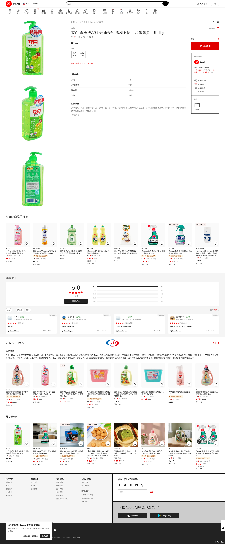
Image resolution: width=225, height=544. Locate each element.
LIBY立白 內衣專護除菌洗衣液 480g (179, 393)
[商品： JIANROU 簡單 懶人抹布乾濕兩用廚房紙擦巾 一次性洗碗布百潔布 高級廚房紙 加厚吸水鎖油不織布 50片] (207, 235)
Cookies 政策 (36, 529)
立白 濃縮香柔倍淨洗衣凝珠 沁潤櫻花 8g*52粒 (152, 393)
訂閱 (151, 492)
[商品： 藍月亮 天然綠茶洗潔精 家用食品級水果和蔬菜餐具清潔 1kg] (72, 235)
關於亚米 (9, 482)
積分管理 (34, 482)
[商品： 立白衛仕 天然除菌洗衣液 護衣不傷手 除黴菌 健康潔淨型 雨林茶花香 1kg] (126, 375)
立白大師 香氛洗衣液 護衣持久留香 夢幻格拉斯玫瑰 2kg (17, 393)
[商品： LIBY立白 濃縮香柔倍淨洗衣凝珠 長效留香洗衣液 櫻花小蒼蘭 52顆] (99, 375)
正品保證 (9, 486)
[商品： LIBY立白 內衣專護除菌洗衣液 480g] (180, 375)
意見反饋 (84, 501)
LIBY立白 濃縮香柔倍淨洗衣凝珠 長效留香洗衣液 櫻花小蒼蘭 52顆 (99, 394)
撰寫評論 (76, 301)
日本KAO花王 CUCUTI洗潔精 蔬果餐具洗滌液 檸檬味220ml (44, 252)
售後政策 (59, 492)
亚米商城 (59, 489)
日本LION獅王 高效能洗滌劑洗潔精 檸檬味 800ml (98, 252)
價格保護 (59, 495)
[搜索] (165, 4)
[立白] (112, 343)
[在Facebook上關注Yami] (119, 485)
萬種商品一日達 (62, 499)
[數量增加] (218, 39)
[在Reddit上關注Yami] (142, 485)
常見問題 (59, 482)
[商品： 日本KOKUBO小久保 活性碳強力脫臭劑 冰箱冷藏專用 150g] (72, 435)
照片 (28, 310)
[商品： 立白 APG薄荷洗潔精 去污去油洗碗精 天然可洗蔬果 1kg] (18, 235)
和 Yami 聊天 (219, 542)
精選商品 (9, 495)
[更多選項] (54, 331)
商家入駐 (84, 482)
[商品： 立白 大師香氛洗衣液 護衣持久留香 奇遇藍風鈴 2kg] (207, 375)
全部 (8, 310)
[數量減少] (211, 39)
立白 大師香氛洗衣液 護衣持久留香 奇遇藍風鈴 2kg (207, 393)
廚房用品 (89, 22)
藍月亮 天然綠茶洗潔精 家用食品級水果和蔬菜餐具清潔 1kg (71, 252)
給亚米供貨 (85, 486)
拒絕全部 (35, 536)
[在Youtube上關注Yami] (130, 485)
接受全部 (45, 536)
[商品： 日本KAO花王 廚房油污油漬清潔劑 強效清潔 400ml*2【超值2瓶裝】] (207, 435)
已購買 (19, 310)
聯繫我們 (9, 489)
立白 (73, 28)
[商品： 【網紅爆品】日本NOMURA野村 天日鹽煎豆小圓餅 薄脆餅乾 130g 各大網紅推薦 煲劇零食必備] (99, 435)
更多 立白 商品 (15, 343)
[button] (34, 3)
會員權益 (34, 486)
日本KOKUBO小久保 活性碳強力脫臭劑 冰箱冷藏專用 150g (71, 452)
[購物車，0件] (215, 4)
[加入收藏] (218, 28)
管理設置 (26, 536)
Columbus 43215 (203, 67)
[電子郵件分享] (218, 22)
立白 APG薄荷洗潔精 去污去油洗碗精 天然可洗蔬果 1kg (17, 252)
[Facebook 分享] (213, 22)
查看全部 (216, 343)
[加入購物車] (26, 243)
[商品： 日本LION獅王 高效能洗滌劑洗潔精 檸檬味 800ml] (99, 235)
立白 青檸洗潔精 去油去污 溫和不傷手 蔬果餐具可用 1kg (17, 452)
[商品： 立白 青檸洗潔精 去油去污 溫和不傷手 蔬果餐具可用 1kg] (18, 435)
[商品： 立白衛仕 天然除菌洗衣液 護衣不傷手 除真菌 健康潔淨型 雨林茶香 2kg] (72, 375)
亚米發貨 (59, 486)
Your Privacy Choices (69, 537)
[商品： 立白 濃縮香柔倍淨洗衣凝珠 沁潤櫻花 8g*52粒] (153, 375)
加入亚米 (9, 492)
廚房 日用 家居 (77, 22)
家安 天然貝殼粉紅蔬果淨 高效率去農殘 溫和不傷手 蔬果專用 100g (125, 253)
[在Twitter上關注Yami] (125, 485)
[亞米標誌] (13, 4)
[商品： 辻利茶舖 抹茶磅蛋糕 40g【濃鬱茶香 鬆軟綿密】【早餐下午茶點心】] (126, 435)
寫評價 (91, 37)
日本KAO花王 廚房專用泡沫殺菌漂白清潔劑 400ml (180, 252)
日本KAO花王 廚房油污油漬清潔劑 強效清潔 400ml (153, 252)
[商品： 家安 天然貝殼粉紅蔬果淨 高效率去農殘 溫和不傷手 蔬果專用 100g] (126, 235)
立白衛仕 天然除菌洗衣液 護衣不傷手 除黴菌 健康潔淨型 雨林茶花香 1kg (125, 394)
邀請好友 (34, 489)
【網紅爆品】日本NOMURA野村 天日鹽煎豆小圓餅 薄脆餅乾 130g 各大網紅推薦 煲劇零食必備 (98, 453)
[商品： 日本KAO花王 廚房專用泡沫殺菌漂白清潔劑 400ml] (180, 235)
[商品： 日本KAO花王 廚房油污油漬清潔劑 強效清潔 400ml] (153, 235)
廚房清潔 (99, 22)
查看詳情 (75, 115)
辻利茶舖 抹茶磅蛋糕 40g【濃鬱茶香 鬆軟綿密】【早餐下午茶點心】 (125, 453)
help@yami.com (87, 498)
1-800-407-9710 (87, 495)
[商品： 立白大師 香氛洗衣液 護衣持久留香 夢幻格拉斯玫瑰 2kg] (18, 375)
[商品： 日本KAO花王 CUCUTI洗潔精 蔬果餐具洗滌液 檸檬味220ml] (45, 235)
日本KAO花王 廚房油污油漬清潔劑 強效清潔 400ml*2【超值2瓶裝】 (207, 453)
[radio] (74, 54)
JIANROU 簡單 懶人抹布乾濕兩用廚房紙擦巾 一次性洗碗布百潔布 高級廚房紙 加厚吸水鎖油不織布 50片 (207, 253)
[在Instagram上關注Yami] (136, 485)
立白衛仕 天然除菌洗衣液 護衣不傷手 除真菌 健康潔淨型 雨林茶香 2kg (71, 394)
